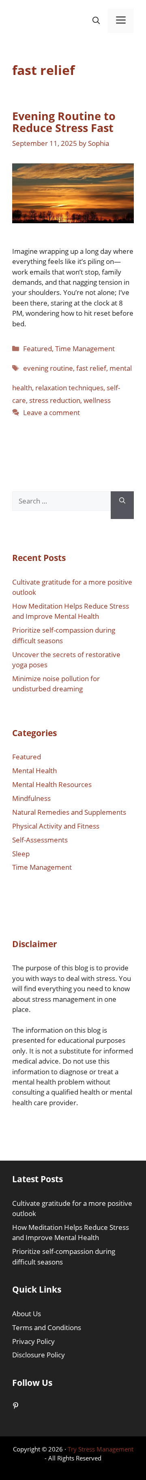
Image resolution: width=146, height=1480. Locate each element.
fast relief (91, 368)
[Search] (122, 505)
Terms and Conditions (46, 1327)
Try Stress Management (100, 1449)
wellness (97, 400)
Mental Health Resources (52, 784)
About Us (26, 1313)
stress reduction (54, 400)
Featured (37, 348)
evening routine (48, 368)
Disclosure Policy (38, 1354)
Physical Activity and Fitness (55, 826)
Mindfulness (31, 798)
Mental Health (34, 770)
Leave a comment (51, 412)
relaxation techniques (69, 387)
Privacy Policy (33, 1341)
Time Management (85, 348)
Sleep (21, 853)
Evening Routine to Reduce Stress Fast (64, 121)
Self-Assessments (40, 839)
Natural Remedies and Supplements (69, 812)
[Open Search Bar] (96, 21)
